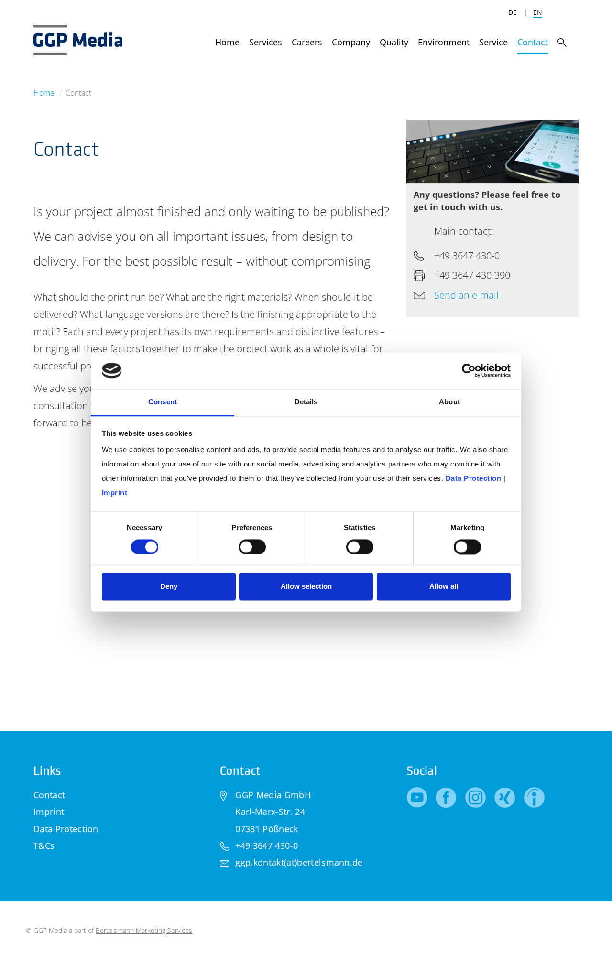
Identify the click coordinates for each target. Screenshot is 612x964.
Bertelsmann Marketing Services (144, 930)
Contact (49, 795)
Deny (168, 587)
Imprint (48, 811)
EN (537, 12)
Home (44, 92)
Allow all (443, 587)
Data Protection (65, 828)
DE (512, 12)
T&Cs (44, 845)
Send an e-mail (466, 295)
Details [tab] (306, 402)
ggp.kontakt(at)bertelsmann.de (298, 862)
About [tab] (449, 402)
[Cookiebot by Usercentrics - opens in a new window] (469, 370)
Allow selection (306, 587)
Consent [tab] (162, 402)
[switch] (252, 546)
